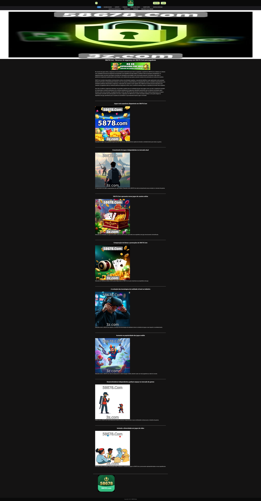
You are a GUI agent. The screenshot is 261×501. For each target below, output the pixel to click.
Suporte (117, 7)
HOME (99, 7)
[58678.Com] (130, 3)
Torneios (125, 7)
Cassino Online (108, 7)
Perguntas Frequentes (115, 9)
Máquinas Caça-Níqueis (147, 9)
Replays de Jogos (135, 7)
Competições (146, 7)
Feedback (135, 9)
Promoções (127, 9)
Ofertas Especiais (157, 7)
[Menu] (96, 3)
